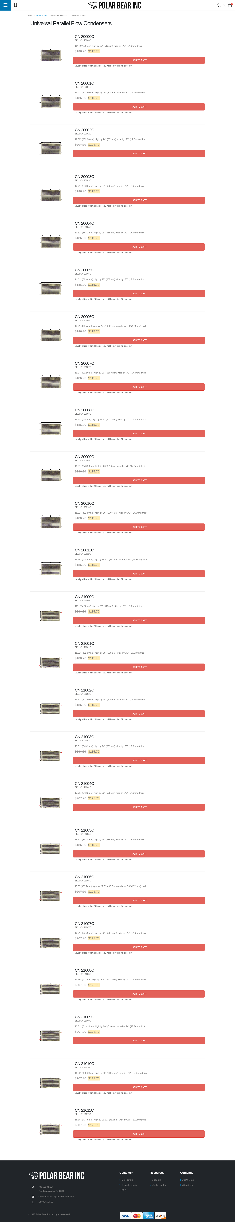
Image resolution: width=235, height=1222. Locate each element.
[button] (5, 5)
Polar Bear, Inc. (43, 1214)
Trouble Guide (129, 1185)
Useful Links (159, 1185)
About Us (187, 1185)
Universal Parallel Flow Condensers (68, 15)
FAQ (123, 1190)
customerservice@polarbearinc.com (56, 1196)
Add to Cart (139, 60)
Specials (156, 1180)
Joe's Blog (188, 1180)
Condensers (41, 15)
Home (30, 15)
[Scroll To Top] (229, 1218)
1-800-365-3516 (46, 1202)
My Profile (127, 1180)
